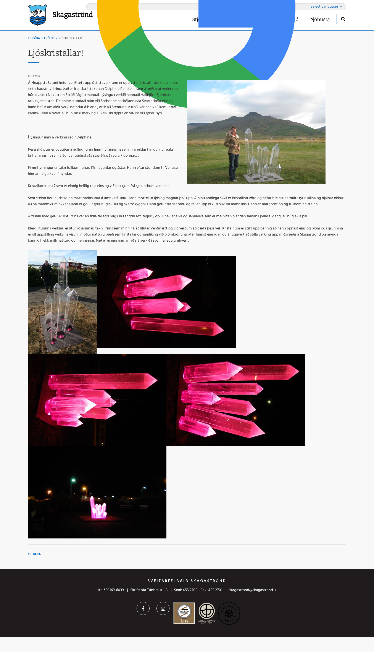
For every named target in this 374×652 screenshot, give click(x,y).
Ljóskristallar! (70, 38)
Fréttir (49, 38)
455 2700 (190, 590)
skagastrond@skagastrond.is (252, 590)
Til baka (34, 554)
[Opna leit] (343, 19)
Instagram (162, 608)
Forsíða (34, 38)
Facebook (143, 608)
